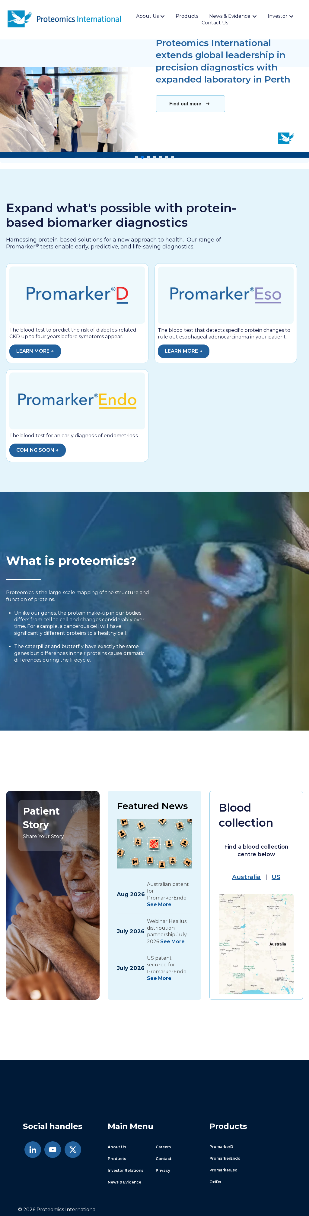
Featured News (152, 806)
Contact (163, 1158)
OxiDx (215, 1182)
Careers (163, 1147)
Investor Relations (125, 1170)
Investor (278, 16)
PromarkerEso (223, 1170)
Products (187, 16)
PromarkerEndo (225, 1158)
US (276, 877)
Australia (246, 877)
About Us (147, 16)
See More (159, 904)
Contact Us (215, 23)
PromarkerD (221, 1146)
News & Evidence (229, 16)
